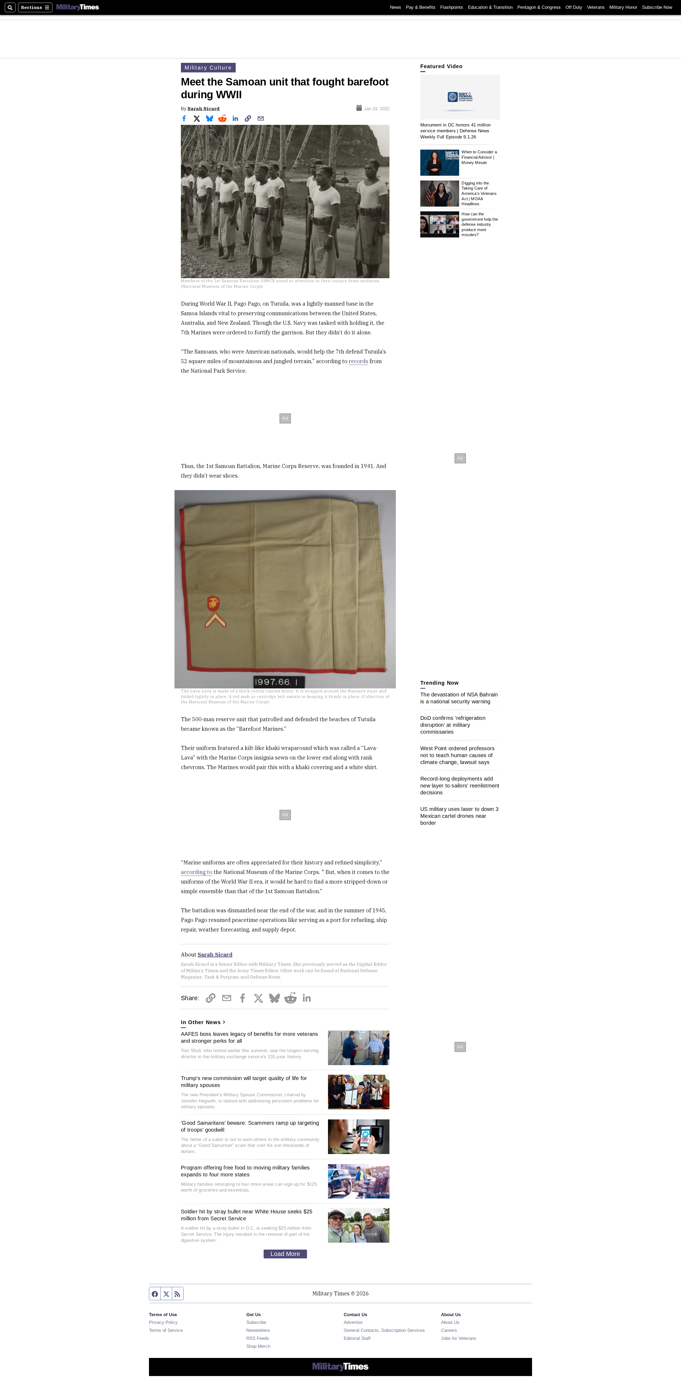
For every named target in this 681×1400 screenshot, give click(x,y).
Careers (449, 1330)
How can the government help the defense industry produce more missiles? (480, 224)
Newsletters (258, 1330)
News (395, 7)
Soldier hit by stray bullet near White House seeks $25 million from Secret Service (247, 1215)
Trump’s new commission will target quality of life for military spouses (244, 1081)
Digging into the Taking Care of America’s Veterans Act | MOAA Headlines (479, 193)
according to (196, 872)
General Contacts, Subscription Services (384, 1330)
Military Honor (623, 7)
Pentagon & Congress (539, 7)
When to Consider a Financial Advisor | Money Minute (479, 157)
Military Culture (208, 68)
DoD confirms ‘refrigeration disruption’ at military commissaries (452, 725)
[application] (460, 97)
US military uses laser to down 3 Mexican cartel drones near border (459, 816)
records (358, 361)
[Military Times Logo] (77, 7)
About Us (450, 1322)
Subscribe (256, 1322)
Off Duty (574, 7)
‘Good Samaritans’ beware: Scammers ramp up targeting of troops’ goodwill (250, 1126)
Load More (285, 1253)
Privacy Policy (163, 1322)
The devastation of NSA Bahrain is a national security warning (459, 698)
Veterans (596, 7)
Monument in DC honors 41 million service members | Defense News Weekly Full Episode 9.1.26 (455, 130)
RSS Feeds (257, 1338)
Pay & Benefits (420, 7)
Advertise (353, 1322)
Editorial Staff (357, 1338)
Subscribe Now (657, 7)
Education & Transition (490, 7)
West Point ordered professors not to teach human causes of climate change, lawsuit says (457, 755)
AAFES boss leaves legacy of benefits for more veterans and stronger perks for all (249, 1037)
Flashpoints (451, 7)
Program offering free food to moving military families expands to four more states (245, 1171)
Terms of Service (166, 1330)
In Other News (201, 1022)
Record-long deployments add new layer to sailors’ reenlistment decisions (460, 785)
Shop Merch (258, 1346)
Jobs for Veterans (458, 1338)
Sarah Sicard (204, 108)
